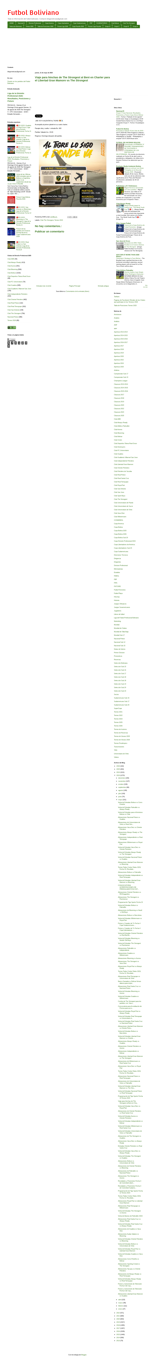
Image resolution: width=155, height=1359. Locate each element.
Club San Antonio (13, 310)
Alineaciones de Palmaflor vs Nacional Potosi (128, 1172)
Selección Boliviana (16, 26)
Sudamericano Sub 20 (121, 705)
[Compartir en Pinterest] (76, 217)
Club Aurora (11, 266)
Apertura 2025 (119, 367)
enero (120, 1309)
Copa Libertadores (63, 23)
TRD (115, 750)
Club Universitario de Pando (123, 503)
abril (120, 1299)
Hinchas (117, 597)
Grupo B (126, 26)
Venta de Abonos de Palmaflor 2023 (130, 1216)
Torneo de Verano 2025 (122, 736)
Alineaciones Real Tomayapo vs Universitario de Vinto (129, 977)
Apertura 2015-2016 (121, 339)
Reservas (117, 659)
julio (119, 793)
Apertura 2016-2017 (121, 342)
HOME (12, 23)
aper (115, 328)
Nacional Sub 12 (119, 642)
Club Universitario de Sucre (123, 506)
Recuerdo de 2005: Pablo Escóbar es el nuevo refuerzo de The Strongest (134, 245)
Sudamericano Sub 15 (121, 698)
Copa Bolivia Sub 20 (121, 537)
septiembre (122, 787)
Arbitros (116, 370)
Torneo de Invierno (120, 729)
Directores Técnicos (121, 555)
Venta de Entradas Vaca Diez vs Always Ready (129, 1152)
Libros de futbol (119, 614)
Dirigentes (117, 562)
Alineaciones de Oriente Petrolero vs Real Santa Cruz (129, 1112)
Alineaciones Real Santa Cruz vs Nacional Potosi (129, 987)
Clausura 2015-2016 (121, 391)
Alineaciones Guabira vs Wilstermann (126, 954)
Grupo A (135, 26)
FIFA (115, 583)
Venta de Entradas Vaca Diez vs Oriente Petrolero (129, 848)
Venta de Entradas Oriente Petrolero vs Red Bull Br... (130, 934)
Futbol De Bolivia (122, 129)
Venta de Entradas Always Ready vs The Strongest (129, 853)
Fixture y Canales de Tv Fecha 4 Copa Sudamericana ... (129, 924)
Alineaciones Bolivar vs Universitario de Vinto (126, 1162)
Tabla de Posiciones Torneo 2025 (125, 305)
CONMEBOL (118, 520)
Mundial (116, 625)
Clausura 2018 (119, 398)
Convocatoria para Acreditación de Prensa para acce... (130, 1007)
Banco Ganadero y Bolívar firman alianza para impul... (129, 982)
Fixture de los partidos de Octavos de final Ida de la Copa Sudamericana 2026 (23, 232)
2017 (118, 1328)
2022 (118, 1313)
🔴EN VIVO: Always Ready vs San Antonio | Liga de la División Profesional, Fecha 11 (23, 139)
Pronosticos (118, 656)
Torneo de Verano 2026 (122, 740)
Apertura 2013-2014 (121, 332)
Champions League (120, 381)
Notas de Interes (119, 649)
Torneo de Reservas (121, 733)
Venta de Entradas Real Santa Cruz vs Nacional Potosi (130, 1022)
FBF (91, 23)
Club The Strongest (129, 23)
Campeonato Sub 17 (121, 374)
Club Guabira (12, 285)
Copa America (49, 23)
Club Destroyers (119, 447)
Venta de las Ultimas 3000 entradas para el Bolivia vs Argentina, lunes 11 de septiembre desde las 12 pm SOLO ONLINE (19, 179)
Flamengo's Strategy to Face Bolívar (128, 258)
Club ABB (10, 259)
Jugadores (117, 611)
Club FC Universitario (14, 282)
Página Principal (74, 286)
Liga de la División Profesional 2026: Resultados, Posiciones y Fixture (18, 159)
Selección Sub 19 (120, 684)
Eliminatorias (118, 569)
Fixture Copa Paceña (94, 26)
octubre (121, 784)
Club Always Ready (14, 262)
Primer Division (119, 652)
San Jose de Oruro (123, 241)
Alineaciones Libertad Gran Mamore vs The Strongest (130, 1057)
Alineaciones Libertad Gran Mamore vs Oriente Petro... (130, 1027)
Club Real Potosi (13, 303)
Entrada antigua (103, 286)
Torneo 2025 (118, 722)
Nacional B (21, 23)
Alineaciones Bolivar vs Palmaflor (129, 872)
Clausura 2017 (119, 394)
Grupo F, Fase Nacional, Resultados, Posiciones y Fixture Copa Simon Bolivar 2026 (129, 115)
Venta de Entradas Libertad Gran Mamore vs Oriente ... (129, 1037)
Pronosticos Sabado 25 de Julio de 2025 (130, 131)
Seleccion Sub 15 (120, 666)
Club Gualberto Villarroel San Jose (19, 289)
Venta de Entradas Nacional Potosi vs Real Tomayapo (130, 1092)
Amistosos (117, 314)
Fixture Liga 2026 (62, 26)
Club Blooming (12, 269)
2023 (118, 775)
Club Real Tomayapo (14, 306)
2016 (118, 1331)
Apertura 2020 (119, 356)
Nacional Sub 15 (119, 645)
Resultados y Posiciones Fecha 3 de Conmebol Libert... (129, 1182)
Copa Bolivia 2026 (120, 534)
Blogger (83, 1355)
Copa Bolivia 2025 (120, 530)
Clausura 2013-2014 (121, 384)
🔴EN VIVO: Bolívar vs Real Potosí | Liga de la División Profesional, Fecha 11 (23, 150)
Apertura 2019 (119, 353)
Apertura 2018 (119, 349)
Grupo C (116, 26)
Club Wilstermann (120, 517)
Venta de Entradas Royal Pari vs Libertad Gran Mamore (129, 1250)
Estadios (117, 572)
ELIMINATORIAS (102, 23)
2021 (118, 1316)
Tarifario (116, 296)
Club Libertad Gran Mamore (123, 464)
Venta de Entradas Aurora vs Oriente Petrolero (128, 1117)
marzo (120, 1303)
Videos (116, 757)
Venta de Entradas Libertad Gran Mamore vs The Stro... (129, 1087)
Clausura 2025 (119, 415)
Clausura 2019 (119, 401)
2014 (118, 1337)
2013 (118, 1340)
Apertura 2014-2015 (121, 335)
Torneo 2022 (118, 715)
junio (120, 796)
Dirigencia (117, 558)
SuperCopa (118, 708)
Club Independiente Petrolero (17, 294)
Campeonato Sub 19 (121, 377)
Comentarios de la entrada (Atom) (77, 291)
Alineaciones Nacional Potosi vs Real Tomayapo (129, 1077)
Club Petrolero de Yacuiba (123, 471)
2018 (118, 1325)
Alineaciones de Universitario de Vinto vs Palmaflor (129, 1082)
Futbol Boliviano (33, 12)
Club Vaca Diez (119, 513)
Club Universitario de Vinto (123, 510)
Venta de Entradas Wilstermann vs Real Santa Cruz (130, 1127)
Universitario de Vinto (121, 754)
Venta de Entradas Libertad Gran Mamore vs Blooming (129, 881)
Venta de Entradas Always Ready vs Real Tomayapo (129, 1280)
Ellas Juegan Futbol (123, 223)
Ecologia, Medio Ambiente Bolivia (128, 166)
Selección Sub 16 (120, 670)
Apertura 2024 (119, 363)
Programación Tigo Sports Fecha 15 (130, 902)
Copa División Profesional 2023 (124, 541)
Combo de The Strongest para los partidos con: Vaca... (129, 1002)
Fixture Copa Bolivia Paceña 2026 (23, 198)
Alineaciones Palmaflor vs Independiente (127, 949)
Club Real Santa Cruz (121, 478)
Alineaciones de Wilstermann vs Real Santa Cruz (129, 1062)
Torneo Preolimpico (120, 743)
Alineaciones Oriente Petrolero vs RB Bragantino (129, 893)
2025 (118, 769)
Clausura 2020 (119, 405)
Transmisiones (119, 747)
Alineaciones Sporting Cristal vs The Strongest (129, 1265)
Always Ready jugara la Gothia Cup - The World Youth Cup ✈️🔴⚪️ (134, 207)
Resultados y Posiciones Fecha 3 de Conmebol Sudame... (129, 1187)
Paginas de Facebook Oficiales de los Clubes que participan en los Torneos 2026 (129, 301)
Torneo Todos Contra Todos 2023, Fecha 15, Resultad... (129, 868)
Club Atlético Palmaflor (124, 270)
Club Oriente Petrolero (15, 299)
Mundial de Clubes (120, 628)
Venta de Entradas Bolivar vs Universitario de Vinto (128, 1245)
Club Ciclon (118, 440)
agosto (120, 790)
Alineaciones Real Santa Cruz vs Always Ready (129, 1220)
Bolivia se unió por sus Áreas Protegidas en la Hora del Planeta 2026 (134, 170)
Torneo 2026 (29, 26)
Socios (116, 694)
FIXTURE (117, 586)
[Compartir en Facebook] (74, 217)
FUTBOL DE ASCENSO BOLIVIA (128, 142)
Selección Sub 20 (120, 687)
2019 (118, 1322)
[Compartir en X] (72, 217)
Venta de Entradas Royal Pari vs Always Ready (129, 1012)
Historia (116, 600)
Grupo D (107, 26)
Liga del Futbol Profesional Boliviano (126, 618)
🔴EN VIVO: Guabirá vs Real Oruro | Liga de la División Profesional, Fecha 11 (23, 128)
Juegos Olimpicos (120, 604)
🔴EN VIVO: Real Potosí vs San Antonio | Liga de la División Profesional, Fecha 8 (23, 246)
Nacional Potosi (12, 317)
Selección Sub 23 (120, 691)
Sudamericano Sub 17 (121, 701)
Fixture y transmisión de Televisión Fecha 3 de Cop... (130, 1285)
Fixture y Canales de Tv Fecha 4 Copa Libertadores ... (129, 929)
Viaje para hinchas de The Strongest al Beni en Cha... (128, 1102)
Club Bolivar (115, 23)
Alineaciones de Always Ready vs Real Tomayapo (129, 1275)
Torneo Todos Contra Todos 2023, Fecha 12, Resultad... (129, 1197)
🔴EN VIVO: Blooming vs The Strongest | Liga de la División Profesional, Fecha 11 (23, 221)
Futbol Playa (118, 593)
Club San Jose (119, 492)
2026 (118, 766)
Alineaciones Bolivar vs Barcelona (129, 915)
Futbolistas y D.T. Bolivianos (126, 186)
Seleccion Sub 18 (120, 677)
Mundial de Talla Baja (121, 632)
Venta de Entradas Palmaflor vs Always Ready (129, 808)
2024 (118, 772)
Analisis (116, 318)
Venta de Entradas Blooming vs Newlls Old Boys (129, 939)
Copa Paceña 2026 (78, 26)
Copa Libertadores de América (124, 544)
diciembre (121, 778)
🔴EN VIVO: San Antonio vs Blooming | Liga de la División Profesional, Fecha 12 (23, 210)
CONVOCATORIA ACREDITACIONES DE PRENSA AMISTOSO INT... (128, 887)
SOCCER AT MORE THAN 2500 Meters (127, 255)
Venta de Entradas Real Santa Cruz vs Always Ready (130, 1225)
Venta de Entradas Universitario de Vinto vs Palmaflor (130, 1132)
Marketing (117, 621)
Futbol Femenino (119, 590)
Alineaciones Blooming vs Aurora (129, 958)
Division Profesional (35, 23)
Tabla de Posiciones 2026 (45, 26)
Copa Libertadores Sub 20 (123, 548)
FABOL (116, 576)
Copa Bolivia (118, 527)
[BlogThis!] (70, 217)
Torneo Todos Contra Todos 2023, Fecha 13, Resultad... (129, 1072)
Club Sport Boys (119, 496)
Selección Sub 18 (120, 680)
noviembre (122, 781)
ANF (115, 325)
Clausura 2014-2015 (121, 388)
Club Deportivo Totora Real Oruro (18, 276)
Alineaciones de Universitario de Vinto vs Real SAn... (129, 823)
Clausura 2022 (119, 408)
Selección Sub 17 (120, 673)
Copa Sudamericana (79, 23)
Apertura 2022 (119, 360)
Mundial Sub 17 (119, 635)
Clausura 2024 (119, 412)
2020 (118, 1319)
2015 (118, 1334)
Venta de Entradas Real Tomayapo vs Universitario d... (130, 1017)
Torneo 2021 (118, 712)
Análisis (116, 321)
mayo (120, 800)
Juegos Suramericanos (122, 607)
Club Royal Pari (119, 485)
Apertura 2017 (119, 346)
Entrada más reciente (43, 286)
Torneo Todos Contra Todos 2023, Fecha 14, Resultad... (129, 972)
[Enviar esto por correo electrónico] (68, 217)
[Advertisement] (70, 46)
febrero (121, 1306)
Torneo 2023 (58, 220)
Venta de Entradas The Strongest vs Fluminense (129, 944)
